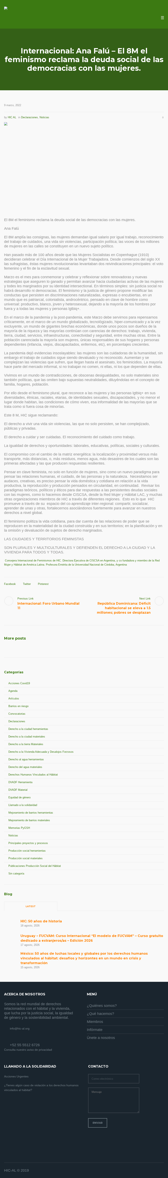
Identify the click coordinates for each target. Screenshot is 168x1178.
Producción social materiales (25, 858)
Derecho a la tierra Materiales (25, 744)
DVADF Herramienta (20, 782)
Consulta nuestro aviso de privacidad (28, 1049)
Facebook (10, 584)
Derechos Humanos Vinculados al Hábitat (33, 774)
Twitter (27, 584)
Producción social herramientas (27, 850)
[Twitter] (156, 1171)
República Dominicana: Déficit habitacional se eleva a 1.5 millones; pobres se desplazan (124, 608)
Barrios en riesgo (18, 706)
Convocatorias (16, 713)
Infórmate (94, 1030)
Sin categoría (16, 873)
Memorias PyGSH (19, 827)
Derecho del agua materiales (25, 767)
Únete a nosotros (101, 1038)
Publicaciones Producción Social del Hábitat (34, 865)
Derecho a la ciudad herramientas (28, 728)
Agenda (12, 690)
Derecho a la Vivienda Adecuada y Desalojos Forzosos (41, 751)
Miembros (95, 1022)
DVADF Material (17, 789)
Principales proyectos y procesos (28, 843)
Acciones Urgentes (16, 1076)
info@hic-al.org (20, 1028)
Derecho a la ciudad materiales (26, 736)
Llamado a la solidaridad (22, 805)
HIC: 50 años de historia (41, 921)
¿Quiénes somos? (102, 1006)
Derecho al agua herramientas (26, 759)
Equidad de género (19, 797)
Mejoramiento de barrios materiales (29, 820)
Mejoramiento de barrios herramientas (30, 812)
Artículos (13, 698)
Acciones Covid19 (19, 683)
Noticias (44, 117)
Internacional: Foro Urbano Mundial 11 (48, 606)
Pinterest (43, 584)
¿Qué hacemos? (100, 1014)
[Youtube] (161, 1171)
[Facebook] (151, 1171)
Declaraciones (29, 117)
